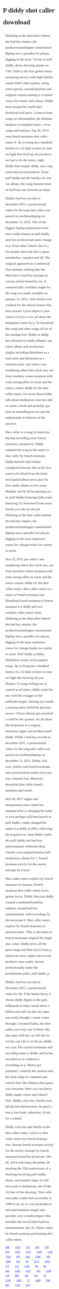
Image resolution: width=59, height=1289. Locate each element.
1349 (37, 1256)
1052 (47, 1261)
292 (28, 1256)
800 (17, 1275)
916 (18, 1261)
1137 (28, 1271)
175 (7, 1266)
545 (48, 1256)
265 (37, 1247)
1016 (17, 1247)
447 (18, 1256)
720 (28, 1247)
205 (38, 1271)
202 (7, 1271)
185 (26, 1275)
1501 (17, 1251)
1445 (39, 1251)
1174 (36, 1261)
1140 (48, 1271)
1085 (18, 1280)
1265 (17, 1271)
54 (27, 1261)
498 (7, 1247)
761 (36, 1275)
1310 (8, 1256)
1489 (37, 1280)
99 (44, 1266)
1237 (28, 1251)
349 (47, 1247)
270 (7, 1275)
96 (36, 1266)
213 (17, 1266)
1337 (17, 1285)
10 (44, 1275)
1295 (27, 1266)
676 (7, 1251)
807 (7, 1285)
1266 (8, 1261)
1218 (8, 1280)
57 (28, 1280)
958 (48, 1280)
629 (28, 1285)
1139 (49, 1251)
